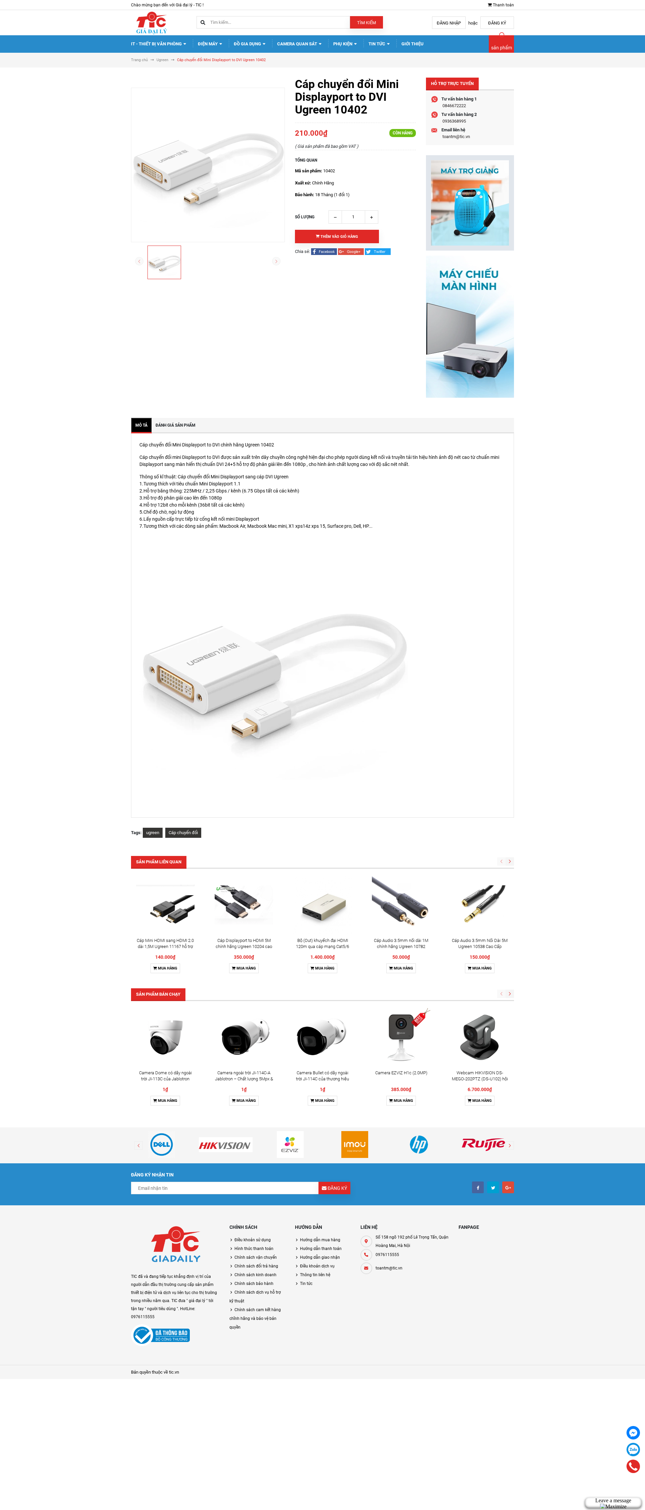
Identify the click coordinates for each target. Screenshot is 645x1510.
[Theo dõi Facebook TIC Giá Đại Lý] (478, 1187)
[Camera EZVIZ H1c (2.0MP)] (401, 1037)
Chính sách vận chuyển (255, 1257)
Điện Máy (208, 43)
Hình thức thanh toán (253, 1248)
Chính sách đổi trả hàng (256, 1266)
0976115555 (387, 1254)
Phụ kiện (343, 43)
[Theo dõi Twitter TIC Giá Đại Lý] (493, 1187)
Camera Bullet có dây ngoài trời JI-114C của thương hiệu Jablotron (322, 1078)
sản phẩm (501, 47)
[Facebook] (633, 1432)
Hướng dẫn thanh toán (321, 1248)
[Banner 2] (470, 326)
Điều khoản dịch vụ (317, 1266)
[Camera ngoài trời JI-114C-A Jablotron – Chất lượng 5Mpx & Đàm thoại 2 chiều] (244, 1037)
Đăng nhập (449, 23)
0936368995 (454, 121)
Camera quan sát (297, 43)
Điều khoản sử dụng (252, 1240)
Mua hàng (167, 968)
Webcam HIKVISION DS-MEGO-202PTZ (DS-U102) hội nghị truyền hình (480, 1078)
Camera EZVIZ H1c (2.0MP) (401, 1072)
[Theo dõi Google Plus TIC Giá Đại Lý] (508, 1187)
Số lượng (304, 217)
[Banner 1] (470, 203)
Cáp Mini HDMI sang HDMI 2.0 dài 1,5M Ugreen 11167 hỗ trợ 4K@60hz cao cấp (165, 946)
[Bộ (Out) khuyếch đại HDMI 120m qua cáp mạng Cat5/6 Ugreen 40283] (322, 905)
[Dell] (161, 1144)
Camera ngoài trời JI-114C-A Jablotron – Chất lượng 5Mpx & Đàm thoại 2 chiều (244, 1078)
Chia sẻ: (302, 251)
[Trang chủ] (151, 22)
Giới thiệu (412, 43)
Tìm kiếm (366, 22)
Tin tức (377, 43)
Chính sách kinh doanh (255, 1274)
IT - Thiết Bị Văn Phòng (157, 43)
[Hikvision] (226, 1144)
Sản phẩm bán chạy (158, 994)
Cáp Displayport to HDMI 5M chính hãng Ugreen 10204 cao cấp (244, 946)
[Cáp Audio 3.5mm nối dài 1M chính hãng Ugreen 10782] (401, 905)
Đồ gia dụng (248, 43)
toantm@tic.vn (456, 136)
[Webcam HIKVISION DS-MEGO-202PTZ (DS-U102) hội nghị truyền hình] (479, 1037)
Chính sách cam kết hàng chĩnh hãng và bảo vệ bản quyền (255, 1318)
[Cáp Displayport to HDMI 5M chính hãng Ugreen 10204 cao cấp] (244, 905)
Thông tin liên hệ (315, 1274)
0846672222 (454, 105)
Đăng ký (497, 23)
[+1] (351, 251)
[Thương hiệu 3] (290, 1144)
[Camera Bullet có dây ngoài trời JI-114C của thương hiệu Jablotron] (322, 1037)
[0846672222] (633, 1466)
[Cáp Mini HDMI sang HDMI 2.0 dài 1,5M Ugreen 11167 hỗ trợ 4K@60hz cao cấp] (165, 905)
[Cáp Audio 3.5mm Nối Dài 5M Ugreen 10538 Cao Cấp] (479, 905)
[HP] (419, 1144)
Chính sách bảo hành (253, 1283)
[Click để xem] (208, 165)
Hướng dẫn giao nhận (320, 1257)
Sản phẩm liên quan (158, 861)
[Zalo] (633, 1449)
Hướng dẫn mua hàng (320, 1240)
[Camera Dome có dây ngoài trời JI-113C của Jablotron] (165, 1037)
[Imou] (355, 1144)
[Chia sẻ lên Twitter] (378, 251)
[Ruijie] (483, 1144)
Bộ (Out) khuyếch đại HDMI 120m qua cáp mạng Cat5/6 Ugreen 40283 (322, 946)
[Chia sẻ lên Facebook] (324, 251)
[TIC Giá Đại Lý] (175, 1245)
